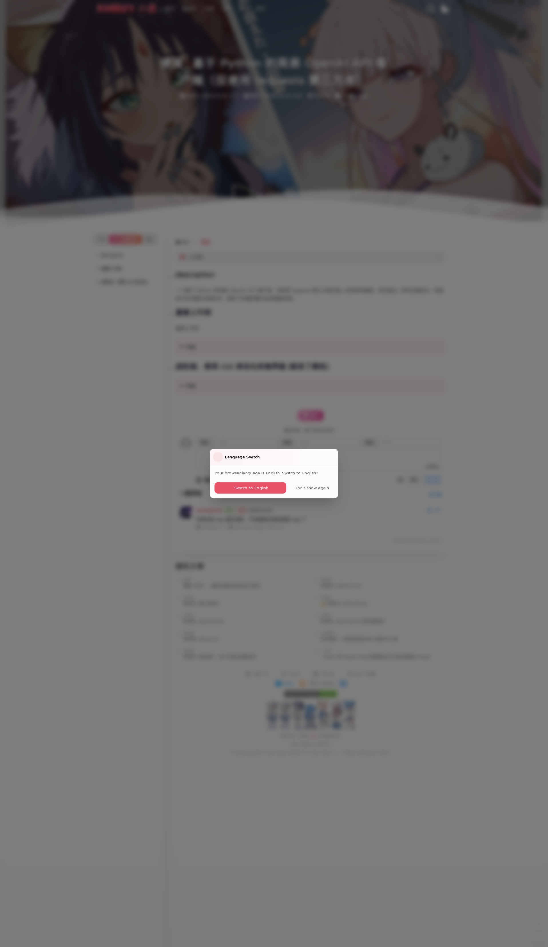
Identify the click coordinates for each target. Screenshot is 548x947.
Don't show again (311, 488)
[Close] (333, 457)
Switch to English (251, 488)
